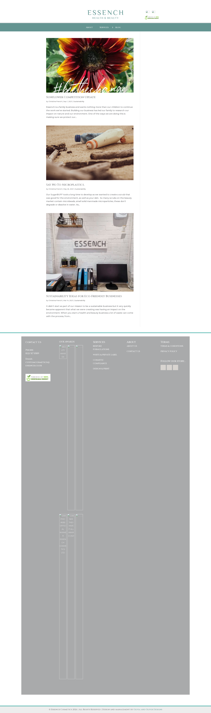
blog (118, 28)
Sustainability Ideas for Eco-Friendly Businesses (84, 296)
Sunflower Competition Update (71, 97)
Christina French (55, 101)
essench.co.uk (33, 365)
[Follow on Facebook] (163, 367)
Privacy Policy (169, 351)
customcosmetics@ (37, 362)
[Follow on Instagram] (175, 367)
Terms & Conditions (172, 346)
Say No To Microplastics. (65, 185)
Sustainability (79, 101)
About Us (132, 346)
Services (104, 28)
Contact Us (133, 351)
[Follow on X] (169, 367)
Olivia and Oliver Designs (148, 709)
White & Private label (105, 354)
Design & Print (101, 368)
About (89, 28)
